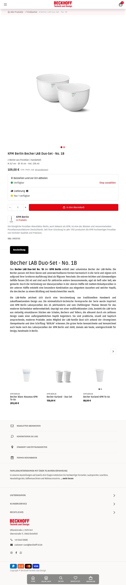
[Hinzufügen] (26, 207)
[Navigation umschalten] (5, 4)
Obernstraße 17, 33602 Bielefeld (24, 533)
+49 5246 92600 (21, 540)
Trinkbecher (31, 12)
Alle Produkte (16, 12)
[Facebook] (16, 552)
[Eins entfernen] (10, 207)
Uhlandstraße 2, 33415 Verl (21, 530)
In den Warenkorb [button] (76, 207)
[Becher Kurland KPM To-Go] (99, 374)
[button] (9, 82)
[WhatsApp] (21, 552)
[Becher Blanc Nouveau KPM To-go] (26, 374)
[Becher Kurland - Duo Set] (63, 374)
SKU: (10, 238)
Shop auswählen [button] (107, 182)
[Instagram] (11, 552)
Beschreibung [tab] (19, 250)
